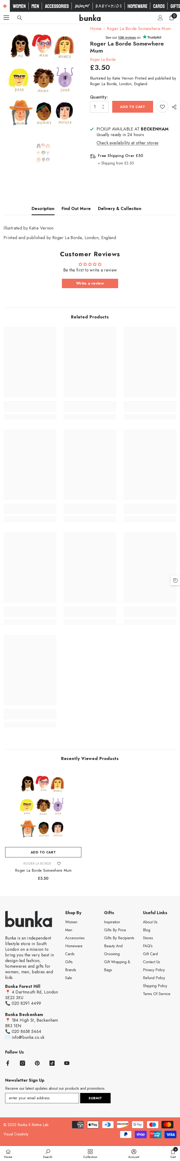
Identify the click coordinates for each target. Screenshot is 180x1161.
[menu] (6, 17)
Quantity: (99, 97)
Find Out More (76, 209)
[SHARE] (172, 107)
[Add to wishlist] (162, 107)
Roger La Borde (103, 59)
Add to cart (132, 106)
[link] (30, 409)
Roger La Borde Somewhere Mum (43, 870)
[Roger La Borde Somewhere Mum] (43, 806)
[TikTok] (52, 1063)
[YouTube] (66, 1063)
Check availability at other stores (128, 143)
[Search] (19, 18)
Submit (95, 1098)
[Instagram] (22, 1063)
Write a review (90, 283)
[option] (43, 79)
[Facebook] (7, 1063)
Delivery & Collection (120, 209)
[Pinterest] (37, 1063)
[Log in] (160, 17)
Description (43, 209)
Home (95, 28)
